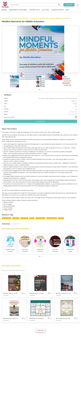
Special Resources (73, 98)
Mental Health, (58, 98)
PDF (76, 106)
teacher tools (34, 9)
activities (45, 9)
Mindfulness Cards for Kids (12, 318)
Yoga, (63, 98)
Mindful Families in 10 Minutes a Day (68, 293)
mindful (32, 218)
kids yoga (61, 218)
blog (67, 9)
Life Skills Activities (39, 18)
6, (74, 101)
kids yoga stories (6, 218)
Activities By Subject (20, 18)
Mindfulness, (52, 98)
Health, (47, 98)
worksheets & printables (18, 9)
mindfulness (15, 218)
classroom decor (57, 9)
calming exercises (40, 218)
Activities (6, 18)
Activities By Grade (70, 250)
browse (4, 9)
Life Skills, (66, 98)
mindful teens (24, 218)
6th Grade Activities (55, 250)
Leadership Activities (40, 250)
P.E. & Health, (42, 98)
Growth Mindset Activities (60, 18)
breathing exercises (51, 218)
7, (75, 101)
